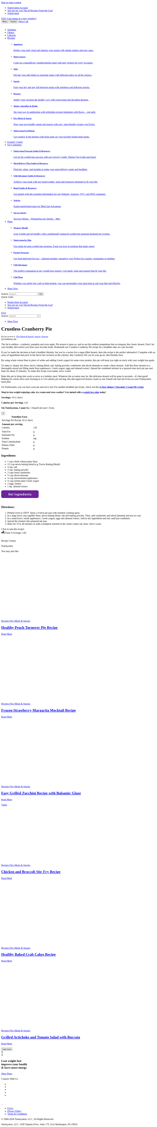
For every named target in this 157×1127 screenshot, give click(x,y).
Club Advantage (53, 206)
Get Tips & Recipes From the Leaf (30, 10)
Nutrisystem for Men (35, 206)
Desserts (44, 336)
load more (6, 1049)
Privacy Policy (14, 1111)
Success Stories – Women (25, 219)
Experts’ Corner (15, 142)
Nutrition (11, 29)
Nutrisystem (13, 13)
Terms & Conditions (17, 1114)
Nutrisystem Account (17, 7)
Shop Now (12, 288)
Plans (10, 221)
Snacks (37, 336)
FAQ (3, 18)
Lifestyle (11, 35)
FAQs (10, 1108)
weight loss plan (91, 392)
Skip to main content (11, 2)
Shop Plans (6, 1073)
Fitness (10, 32)
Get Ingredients (20, 494)
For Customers (14, 144)
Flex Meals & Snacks (25, 336)
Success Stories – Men (49, 219)
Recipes (11, 38)
